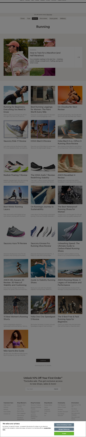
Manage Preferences (64, 429)
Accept (64, 433)
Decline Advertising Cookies (64, 424)
